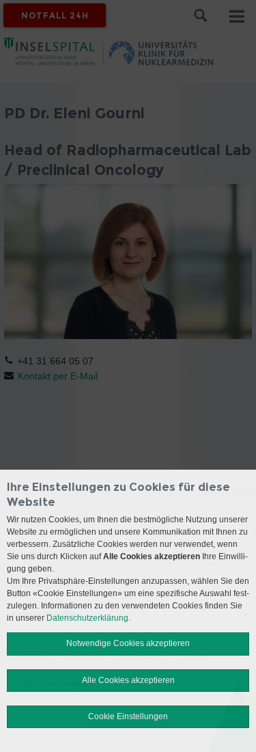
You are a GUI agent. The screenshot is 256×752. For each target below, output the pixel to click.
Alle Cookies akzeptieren (128, 680)
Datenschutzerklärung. (88, 618)
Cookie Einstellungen (128, 716)
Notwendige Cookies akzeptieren (128, 643)
